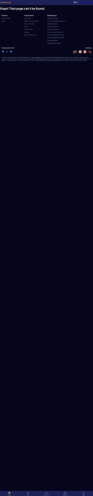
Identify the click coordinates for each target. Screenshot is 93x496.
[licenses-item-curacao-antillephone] (89, 52)
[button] (3, 51)
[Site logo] (5, 2)
